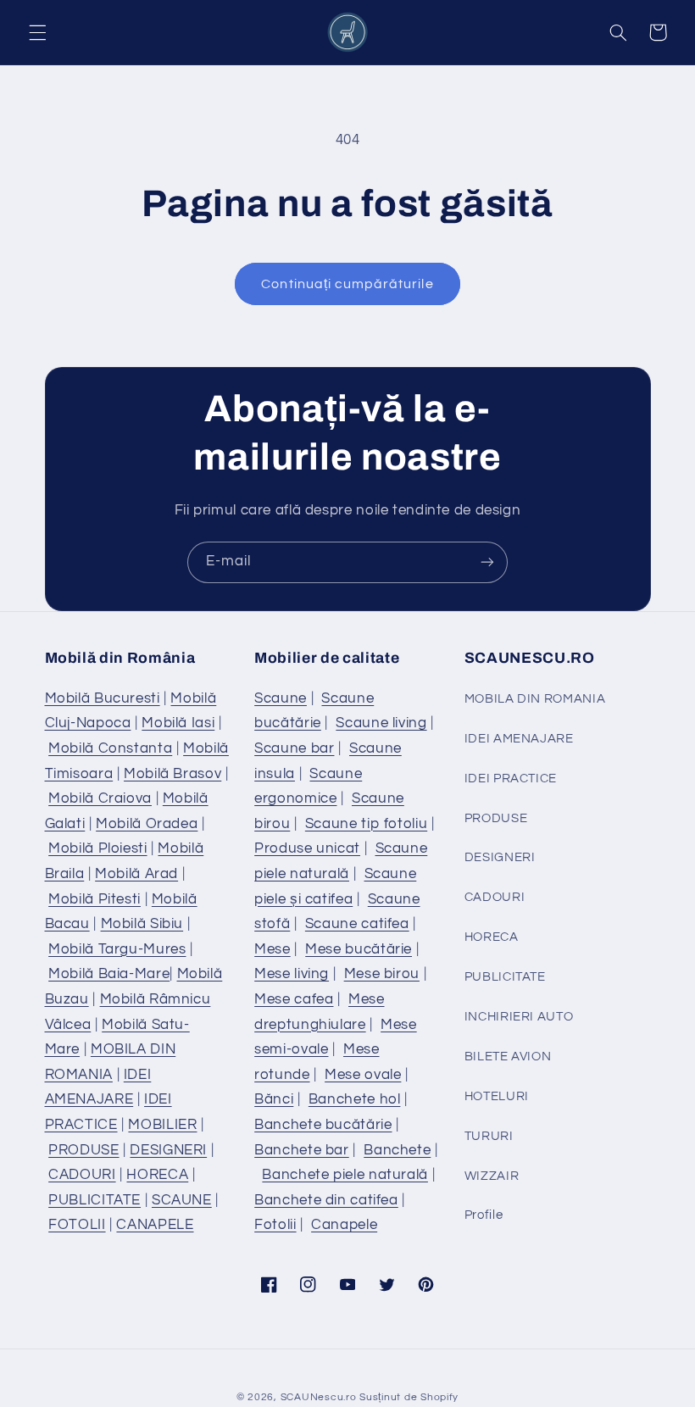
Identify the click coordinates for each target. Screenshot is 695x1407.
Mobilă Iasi (178, 723)
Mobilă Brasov (172, 773)
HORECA (157, 1174)
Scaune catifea (357, 924)
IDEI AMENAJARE (519, 738)
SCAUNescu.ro (319, 1397)
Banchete (397, 1150)
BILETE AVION (508, 1056)
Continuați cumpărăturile (347, 284)
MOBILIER (162, 1124)
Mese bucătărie (358, 949)
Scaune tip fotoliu (366, 823)
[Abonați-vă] (487, 562)
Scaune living (381, 723)
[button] (37, 32)
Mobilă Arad (136, 873)
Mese (272, 949)
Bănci (273, 1099)
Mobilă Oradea (146, 823)
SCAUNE (182, 1200)
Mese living (291, 974)
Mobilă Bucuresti (102, 698)
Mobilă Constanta (110, 748)
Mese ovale (363, 1074)
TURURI (489, 1136)
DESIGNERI (168, 1150)
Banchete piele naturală (345, 1174)
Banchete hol (355, 1099)
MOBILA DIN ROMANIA (534, 698)
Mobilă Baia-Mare (109, 974)
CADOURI (81, 1174)
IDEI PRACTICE (510, 778)
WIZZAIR (491, 1176)
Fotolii (275, 1224)
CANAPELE (154, 1224)
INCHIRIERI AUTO (518, 1016)
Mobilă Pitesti (94, 899)
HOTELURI (496, 1096)
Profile (483, 1215)
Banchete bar (301, 1150)
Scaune (280, 698)
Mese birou (382, 974)
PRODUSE (83, 1150)
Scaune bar (294, 748)
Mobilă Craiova (100, 798)
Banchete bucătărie (323, 1124)
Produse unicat (307, 848)
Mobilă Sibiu (142, 924)
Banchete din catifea (326, 1200)
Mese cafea (293, 999)
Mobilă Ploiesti (97, 848)
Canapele (344, 1224)
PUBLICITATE (94, 1200)
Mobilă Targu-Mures (117, 949)
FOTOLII (76, 1224)
